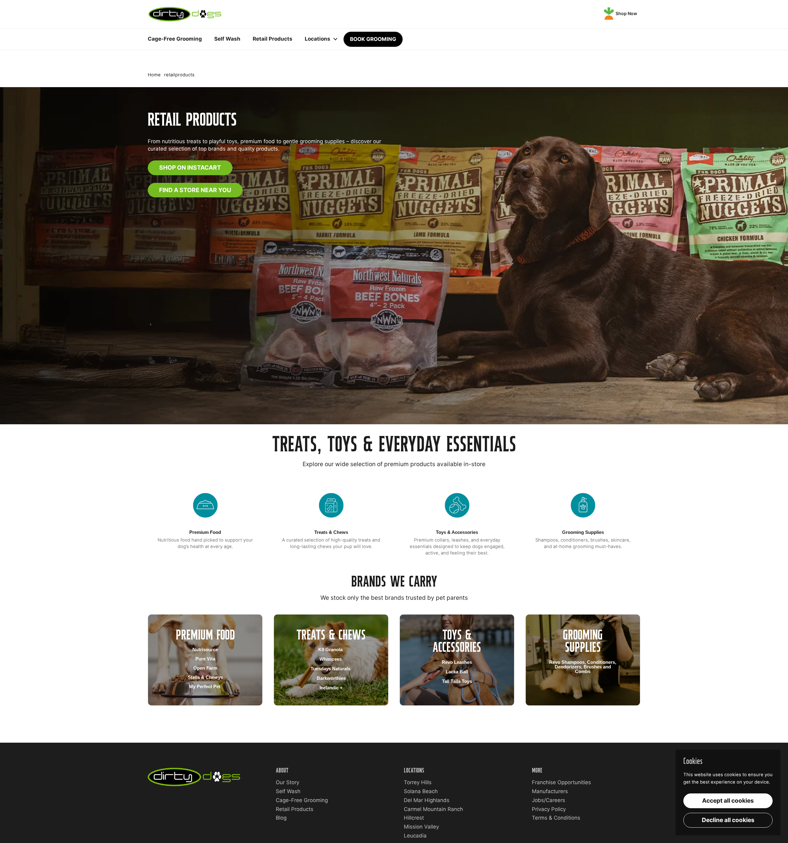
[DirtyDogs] (185, 14)
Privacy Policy (549, 809)
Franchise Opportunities (561, 782)
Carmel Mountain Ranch (433, 809)
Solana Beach (421, 791)
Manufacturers (550, 791)
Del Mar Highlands (426, 800)
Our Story (287, 782)
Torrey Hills (418, 782)
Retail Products (294, 809)
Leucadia (415, 836)
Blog (281, 818)
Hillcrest (414, 818)
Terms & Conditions (556, 818)
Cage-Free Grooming (302, 800)
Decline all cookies (728, 820)
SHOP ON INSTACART (190, 167)
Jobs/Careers (548, 800)
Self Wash (288, 791)
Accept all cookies (728, 800)
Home (154, 75)
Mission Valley (421, 827)
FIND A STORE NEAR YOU (195, 190)
